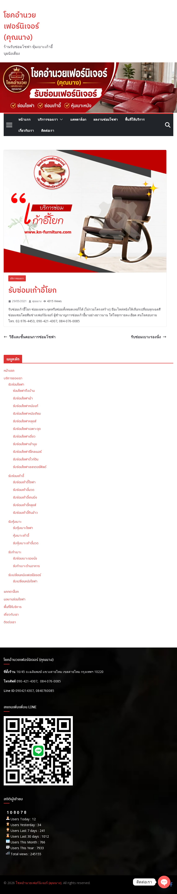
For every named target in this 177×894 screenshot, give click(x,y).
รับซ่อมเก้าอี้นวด (23, 490)
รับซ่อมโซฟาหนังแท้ (25, 406)
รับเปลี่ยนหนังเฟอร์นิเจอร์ (24, 575)
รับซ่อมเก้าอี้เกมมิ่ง (25, 497)
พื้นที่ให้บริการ (135, 119)
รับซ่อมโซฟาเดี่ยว (24, 436)
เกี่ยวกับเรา (26, 130)
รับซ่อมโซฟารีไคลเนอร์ (27, 452)
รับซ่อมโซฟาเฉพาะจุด (27, 429)
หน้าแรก (24, 119)
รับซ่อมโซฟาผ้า (23, 398)
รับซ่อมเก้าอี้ (16, 476)
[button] (60, 119)
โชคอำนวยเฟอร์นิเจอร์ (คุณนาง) (21, 26)
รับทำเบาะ (14, 552)
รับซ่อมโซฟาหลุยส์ (24, 421)
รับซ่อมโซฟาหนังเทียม (27, 413)
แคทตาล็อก (78, 119)
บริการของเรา (48, 119)
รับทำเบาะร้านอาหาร (26, 566)
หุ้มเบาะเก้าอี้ (21, 535)
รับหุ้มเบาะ (15, 522)
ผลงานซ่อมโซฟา (106, 119)
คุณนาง (36, 301)
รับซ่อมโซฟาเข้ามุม (25, 444)
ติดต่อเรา (47, 130)
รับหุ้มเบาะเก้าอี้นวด (25, 543)
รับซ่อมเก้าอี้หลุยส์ (24, 505)
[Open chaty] (164, 882)
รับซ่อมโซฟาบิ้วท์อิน (25, 459)
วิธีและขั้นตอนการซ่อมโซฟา (32, 336)
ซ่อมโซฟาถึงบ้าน (24, 391)
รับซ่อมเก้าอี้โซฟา (24, 482)
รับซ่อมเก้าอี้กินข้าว (25, 513)
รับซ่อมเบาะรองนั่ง (146, 336)
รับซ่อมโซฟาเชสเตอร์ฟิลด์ (29, 467)
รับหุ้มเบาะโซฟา (23, 528)
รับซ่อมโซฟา (16, 384)
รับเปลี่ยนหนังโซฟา (25, 581)
